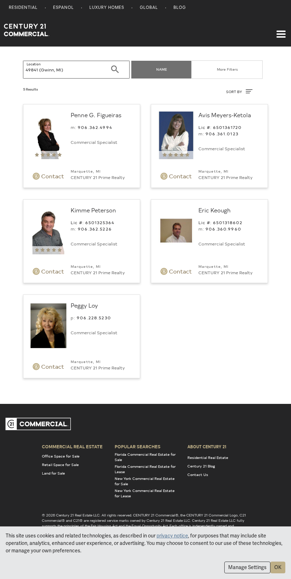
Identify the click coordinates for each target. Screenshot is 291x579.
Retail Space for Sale (60, 464)
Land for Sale (53, 473)
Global (149, 8)
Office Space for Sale (60, 456)
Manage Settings (247, 567)
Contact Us (197, 474)
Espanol (63, 8)
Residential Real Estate (207, 457)
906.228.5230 (94, 317)
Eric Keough (214, 210)
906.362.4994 (95, 127)
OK (277, 567)
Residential (23, 8)
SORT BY (234, 91)
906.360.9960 (223, 229)
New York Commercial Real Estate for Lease (145, 493)
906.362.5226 (95, 229)
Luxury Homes (106, 8)
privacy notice (172, 535)
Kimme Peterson (93, 210)
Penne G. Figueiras (96, 115)
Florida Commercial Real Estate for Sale (145, 457)
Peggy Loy (84, 305)
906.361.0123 (221, 133)
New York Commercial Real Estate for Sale (145, 481)
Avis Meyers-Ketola (224, 115)
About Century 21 (206, 446)
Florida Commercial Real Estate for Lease (145, 469)
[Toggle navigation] (281, 30)
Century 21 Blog (201, 466)
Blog (180, 8)
